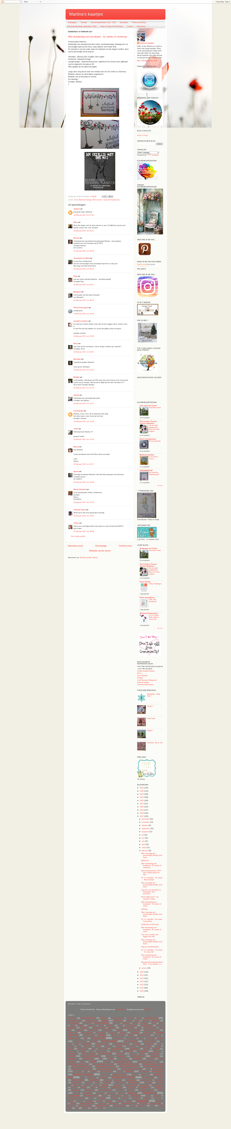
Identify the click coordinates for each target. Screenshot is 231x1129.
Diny (75, 276)
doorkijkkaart (150, 1038)
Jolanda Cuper (80, 510)
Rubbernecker (102, 1087)
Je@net (77, 209)
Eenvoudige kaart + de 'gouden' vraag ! (149, 898)
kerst (76, 200)
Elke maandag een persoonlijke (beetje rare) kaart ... (151, 855)
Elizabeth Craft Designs (121, 1044)
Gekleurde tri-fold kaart (150, 924)
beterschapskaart (101, 1023)
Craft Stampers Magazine (147, 680)
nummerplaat (131, 1080)
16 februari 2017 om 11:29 (84, 388)
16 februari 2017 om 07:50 (84, 215)
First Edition (88, 1046)
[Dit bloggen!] (105, 196)
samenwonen (131, 1087)
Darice (130, 1035)
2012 (142, 985)
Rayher (83, 1087)
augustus (145, 832)
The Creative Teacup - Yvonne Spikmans (149, 422)
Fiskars (98, 1046)
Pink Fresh (87, 1085)
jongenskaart (88, 1058)
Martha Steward (119, 1074)
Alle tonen (160, 485)
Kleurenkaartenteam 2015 (148, 1062)
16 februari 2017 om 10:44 (84, 352)
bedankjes (155, 1021)
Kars (82, 1062)
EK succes (86, 1044)
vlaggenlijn (159, 1101)
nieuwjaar (117, 1080)
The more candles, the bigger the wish (149, 935)
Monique (77, 359)
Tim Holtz (101, 1098)
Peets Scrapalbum (147, 597)
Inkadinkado (121, 1056)
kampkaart (150, 1059)
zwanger (100, 1108)
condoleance (107, 1030)
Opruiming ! (141, 26)
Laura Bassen (142, 675)
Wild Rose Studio (102, 1106)
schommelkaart (144, 1087)
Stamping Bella (73, 1096)
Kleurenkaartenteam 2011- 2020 (103, 22)
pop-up (105, 1085)
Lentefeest (93, 1071)
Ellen (76, 222)
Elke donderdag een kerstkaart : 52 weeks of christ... (151, 904)
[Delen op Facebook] (110, 196)
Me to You (145, 1075)
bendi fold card (87, 1023)
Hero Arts (120, 1053)
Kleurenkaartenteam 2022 (129, 1066)
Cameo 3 (110, 1025)
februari (145, 851)
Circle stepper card (150, 1028)
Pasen (97, 1083)
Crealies (123, 1033)
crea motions (113, 1033)
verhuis (129, 1101)
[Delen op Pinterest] (112, 196)
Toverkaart (114, 1098)
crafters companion (151, 1030)
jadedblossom (73, 1059)
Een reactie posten (78, 536)
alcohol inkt (72, 1018)
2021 (142, 804)
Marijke (76, 377)
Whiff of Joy (143, 1103)
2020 (142, 807)
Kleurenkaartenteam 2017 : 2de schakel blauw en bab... (151, 872)
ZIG (76, 1108)
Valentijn (144, 909)
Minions (82, 1077)
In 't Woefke (110, 1056)
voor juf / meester (87, 1103)
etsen (159, 1044)
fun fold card (83, 1049)
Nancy (76, 447)
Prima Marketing (157, 1085)
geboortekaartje (117, 1049)
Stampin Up (149, 1092)
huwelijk (71, 1056)
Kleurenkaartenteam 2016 (78, 1064)
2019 (142, 810)
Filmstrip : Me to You (155, 743)
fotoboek (158, 1046)
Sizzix (160, 1090)
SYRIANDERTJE (146, 470)
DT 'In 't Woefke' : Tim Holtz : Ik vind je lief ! (151, 951)
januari (144, 968)
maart (144, 847)
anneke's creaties (81, 321)
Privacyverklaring (139, 22)
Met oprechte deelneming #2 (154, 473)
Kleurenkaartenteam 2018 (128, 1064)
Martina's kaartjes (86, 14)
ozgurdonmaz (120, 1009)
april (143, 844)
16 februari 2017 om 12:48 (84, 421)
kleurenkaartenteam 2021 (105, 1066)
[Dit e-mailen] (103, 196)
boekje (154, 1023)
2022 (142, 800)
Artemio (105, 1020)
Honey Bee (133, 1053)
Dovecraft (93, 1041)
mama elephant (144, 1071)
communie (79, 1030)
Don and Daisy (131, 1038)
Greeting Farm (115, 1051)
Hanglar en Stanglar (88, 1054)
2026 (142, 788)
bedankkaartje (73, 1023)
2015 (142, 975)
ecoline (76, 1044)
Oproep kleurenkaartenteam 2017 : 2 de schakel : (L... (152, 963)
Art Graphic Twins (74, 1021)
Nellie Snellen (78, 1080)
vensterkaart (120, 1101)
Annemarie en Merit (81, 258)
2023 (142, 797)
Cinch (139, 1028)
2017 (142, 816)
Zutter (93, 1108)
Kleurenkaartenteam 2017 (103, 1064)
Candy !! (150, 706)
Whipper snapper (85, 1106)
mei (143, 841)
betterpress (126, 1023)
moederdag (103, 1078)
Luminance (120, 1071)
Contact (130, 26)
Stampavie (121, 1093)
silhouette (130, 1090)
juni (143, 838)
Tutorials (83, 22)
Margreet (77, 292)
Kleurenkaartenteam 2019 (153, 1064)
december (146, 819)
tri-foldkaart (147, 1098)
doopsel (141, 1038)
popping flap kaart (131, 1085)
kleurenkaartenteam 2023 (153, 1066)
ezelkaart (71, 1046)
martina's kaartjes (147, 43)
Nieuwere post (75, 545)
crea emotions (101, 1033)
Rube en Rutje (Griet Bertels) (111, 26)
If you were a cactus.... (153, 458)
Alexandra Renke (88, 1018)
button (101, 1025)
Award (137, 1021)
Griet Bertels (128, 1051)
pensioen (148, 1083)
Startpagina (72, 22)
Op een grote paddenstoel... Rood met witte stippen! (154, 428)
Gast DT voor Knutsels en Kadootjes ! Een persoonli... (151, 892)
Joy (100, 1058)
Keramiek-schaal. (155, 407)
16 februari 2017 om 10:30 (84, 336)
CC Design (84, 1028)
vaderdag (99, 1101)
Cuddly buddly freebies (146, 671)
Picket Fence (77, 1085)
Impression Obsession (90, 1056)
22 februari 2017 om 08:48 (84, 531)
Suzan (76, 471)
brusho (80, 1025)
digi (85, 1038)
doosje (160, 1038)
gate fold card (102, 1049)
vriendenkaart (102, 1103)
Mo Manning (92, 1078)
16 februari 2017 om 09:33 (84, 300)
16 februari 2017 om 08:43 (84, 269)
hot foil (141, 1054)
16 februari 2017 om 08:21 (84, 231)
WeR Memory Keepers (129, 1103)
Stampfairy (124, 22)
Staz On (104, 1096)
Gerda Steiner (72, 1051)
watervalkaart (113, 1103)
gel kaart (147, 1049)
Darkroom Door (144, 1035)
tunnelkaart (157, 1098)
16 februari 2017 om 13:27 (84, 464)
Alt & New (103, 1018)
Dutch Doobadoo (149, 1041)
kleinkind (107, 1062)
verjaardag (142, 1100)
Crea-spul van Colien (148, 406)
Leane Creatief (77, 1071)
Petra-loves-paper (81, 307)
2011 (142, 988)
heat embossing (105, 1053)
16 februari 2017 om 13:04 (84, 439)
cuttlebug (101, 1035)
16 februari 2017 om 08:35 (84, 251)
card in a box (130, 1025)
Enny (76, 343)
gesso (91, 1051)
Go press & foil (101, 1051)
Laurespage (78, 411)
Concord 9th (93, 1030)
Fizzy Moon (108, 1046)
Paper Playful (145, 582)
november (146, 822)
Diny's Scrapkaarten (148, 439)
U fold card (79, 1101)
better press (116, 1023)
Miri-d (139, 673)
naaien (160, 1078)
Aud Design (118, 1021)
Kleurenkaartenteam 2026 (131, 1069)
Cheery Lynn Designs (127, 1028)
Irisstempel (155, 1056)
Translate (155, 155)
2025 (142, 791)
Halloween (157, 1051)
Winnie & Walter (119, 1106)
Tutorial (70, 1101)
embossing (148, 1044)
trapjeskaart (136, 1098)
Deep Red (158, 1035)
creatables (135, 1033)
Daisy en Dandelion (118, 1035)
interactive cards (138, 1056)
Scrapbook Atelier (105, 1090)
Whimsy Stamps (155, 1103)
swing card (157, 1096)
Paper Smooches (146, 1080)
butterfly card (92, 1025)
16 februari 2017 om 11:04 (84, 370)
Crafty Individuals (87, 1033)
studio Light (135, 1095)
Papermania (76, 1083)
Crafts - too (72, 1033)
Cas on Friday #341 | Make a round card (154, 617)
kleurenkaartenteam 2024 (82, 1069)
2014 (142, 978)
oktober (145, 825)
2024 (142, 794)
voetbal (73, 1103)
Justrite (110, 1059)
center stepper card (99, 1028)
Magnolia (130, 1071)
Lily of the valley (106, 1071)
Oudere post (125, 545)
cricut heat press (89, 1035)
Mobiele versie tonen (100, 550)
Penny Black (133, 1082)
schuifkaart (76, 1090)
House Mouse (154, 1054)
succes (148, 1096)
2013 (142, 981)
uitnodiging (89, 1101)
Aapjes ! (150, 730)
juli (143, 835)
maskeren (135, 1075)
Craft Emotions (134, 1030)
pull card (74, 1087)
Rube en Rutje (116, 1087)
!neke (76, 429)
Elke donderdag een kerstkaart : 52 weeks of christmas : (98, 36)
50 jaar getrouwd (154, 441)
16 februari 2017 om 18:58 (84, 482)
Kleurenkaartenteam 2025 (107, 1069)
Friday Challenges (155, 584)
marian (76, 395)
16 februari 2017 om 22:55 (84, 516)
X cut (152, 1106)
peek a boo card (120, 1083)
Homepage (101, 545)
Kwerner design (143, 682)
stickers (125, 1095)
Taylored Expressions (111, 200)
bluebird (135, 1023)
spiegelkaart (100, 1093)
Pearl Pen (107, 1083)
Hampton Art (73, 1054)
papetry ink (89, 1083)
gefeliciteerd (134, 1049)
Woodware (142, 1106)
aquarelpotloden (151, 1018)
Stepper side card (116, 1095)
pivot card (96, 1085)
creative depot (148, 1033)
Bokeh (161, 1023)
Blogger (147, 1009)
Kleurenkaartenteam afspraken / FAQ (82, 26)
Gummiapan (142, 1051)
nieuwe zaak (107, 1080)
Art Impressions (91, 1021)
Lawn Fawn (158, 1069)
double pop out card (79, 1041)
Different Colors (74, 1038)
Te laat (91, 1098)
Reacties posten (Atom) (89, 557)
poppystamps (144, 1085)
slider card (76, 1093)
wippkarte (132, 1106)
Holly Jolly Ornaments (153, 600)
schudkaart (159, 1087)
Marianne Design (85, 200)
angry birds (130, 1018)
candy (120, 1025)
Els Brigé (136, 1044)
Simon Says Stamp (146, 1090)
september (146, 828)
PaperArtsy (159, 1080)
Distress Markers (118, 1038)
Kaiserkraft (137, 1058)
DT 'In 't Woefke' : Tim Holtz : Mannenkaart (151, 879)
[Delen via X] (107, 196)
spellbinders (87, 1093)
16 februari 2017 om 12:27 (84, 403)
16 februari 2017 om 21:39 (84, 502)
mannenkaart (157, 1071)
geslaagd (82, 1051)
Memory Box (97, 200)
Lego (85, 1071)
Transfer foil (124, 1098)
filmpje (79, 1046)
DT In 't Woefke (130, 1041)
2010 (142, 991)
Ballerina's (145, 860)
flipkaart (119, 1046)
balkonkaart (145, 1020)
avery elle (129, 1020)
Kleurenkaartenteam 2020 (81, 1066)
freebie (70, 1049)
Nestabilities (94, 1080)
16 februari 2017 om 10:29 (84, 314)
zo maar (85, 1108)
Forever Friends (144, 1046)
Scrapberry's (89, 1090)
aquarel (139, 1018)
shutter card (120, 1090)
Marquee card (105, 1075)
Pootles (140, 678)
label (148, 1069)
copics (119, 1030)
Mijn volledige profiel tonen (147, 61)
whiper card (72, 1106)
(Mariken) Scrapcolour (149, 613)
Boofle (73, 1025)
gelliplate (156, 1049)
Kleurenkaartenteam (122, 1062)
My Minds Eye (147, 1078)
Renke (93, 1087)
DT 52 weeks (109, 1041)
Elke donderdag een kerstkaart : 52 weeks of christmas (151, 865)
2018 (142, 813)
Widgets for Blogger (142, 135)
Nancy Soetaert (80, 489)
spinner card (111, 1093)
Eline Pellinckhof (102, 1044)
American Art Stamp (117, 1018)
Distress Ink (98, 1037)
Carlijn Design (146, 1025)
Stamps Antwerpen (90, 1096)
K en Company (123, 1059)
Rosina (76, 238)
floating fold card (131, 1046)
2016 (142, 972)
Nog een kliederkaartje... (150, 947)
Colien (76, 523)
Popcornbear (118, 1085)
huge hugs (151, 718)
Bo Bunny (144, 1023)
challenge (111, 1028)
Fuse (93, 1049)
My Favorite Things (123, 1077)
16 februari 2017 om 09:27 (84, 285)
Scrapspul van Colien (148, 548)
